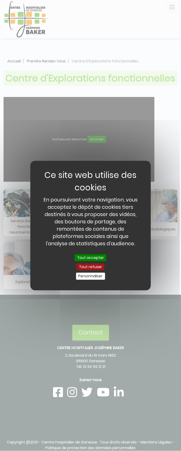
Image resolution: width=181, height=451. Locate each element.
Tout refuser (90, 267)
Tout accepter (90, 257)
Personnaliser (90, 276)
